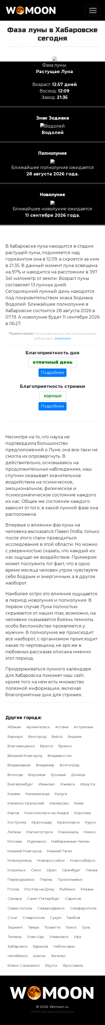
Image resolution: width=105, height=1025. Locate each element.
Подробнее (52, 372)
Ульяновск (58, 936)
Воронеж (37, 775)
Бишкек (75, 736)
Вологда (15, 775)
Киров (13, 813)
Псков (13, 889)
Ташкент (15, 927)
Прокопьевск (70, 879)
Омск (36, 870)
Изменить (63, 338)
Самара (15, 898)
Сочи (12, 917)
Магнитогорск (39, 832)
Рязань (87, 889)
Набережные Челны (70, 841)
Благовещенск (21, 746)
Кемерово (59, 803)
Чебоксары (64, 946)
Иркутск (87, 784)
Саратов (73, 898)
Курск (90, 822)
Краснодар (42, 822)
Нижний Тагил (59, 851)
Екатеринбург (20, 784)
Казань (14, 794)
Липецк (14, 832)
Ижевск (67, 784)
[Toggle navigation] (93, 10)
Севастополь (20, 908)
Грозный (58, 775)
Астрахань (83, 727)
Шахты (39, 956)
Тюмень (15, 936)
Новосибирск (82, 860)
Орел (51, 870)
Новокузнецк (20, 860)
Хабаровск (17, 946)
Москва (15, 841)
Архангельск (38, 727)
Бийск (57, 736)
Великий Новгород (25, 755)
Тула (86, 927)
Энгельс (58, 956)
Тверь (33, 927)
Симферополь (83, 908)
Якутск (51, 965)
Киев (78, 803)
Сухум (55, 917)
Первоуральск (21, 879)
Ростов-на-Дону (39, 889)
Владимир (45, 765)
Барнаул (15, 736)
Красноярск (68, 822)
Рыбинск (67, 889)
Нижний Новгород (24, 851)
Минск (90, 832)
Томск (71, 927)
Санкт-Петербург (43, 898)
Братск (46, 746)
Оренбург (71, 870)
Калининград (37, 794)
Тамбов (73, 917)
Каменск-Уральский (26, 803)
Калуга (61, 794)
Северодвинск (51, 908)
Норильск (17, 870)
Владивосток (60, 755)
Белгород (37, 736)
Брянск (65, 746)
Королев (82, 813)
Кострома (17, 822)
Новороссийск (51, 860)
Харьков (40, 946)
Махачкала (68, 832)
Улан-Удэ (35, 936)
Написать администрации (52, 1011)
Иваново (46, 784)
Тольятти (52, 927)
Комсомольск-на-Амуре (46, 813)
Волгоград (69, 765)
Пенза (91, 870)
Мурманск (36, 841)
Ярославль (73, 965)
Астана (61, 727)
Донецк (78, 775)
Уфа (77, 936)
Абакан (14, 727)
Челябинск (18, 956)
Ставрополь (33, 917)
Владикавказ (19, 765)
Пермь (46, 879)
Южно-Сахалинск (24, 965)
